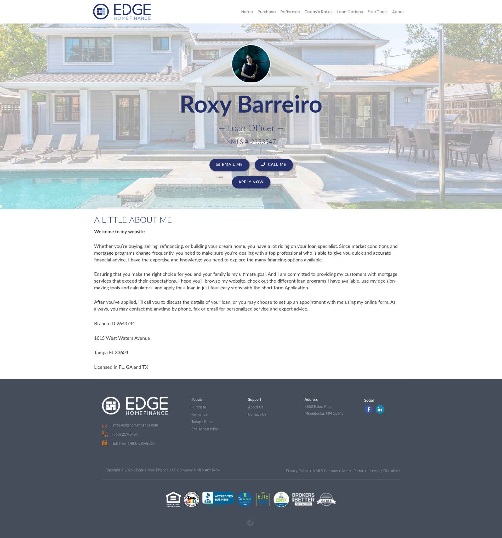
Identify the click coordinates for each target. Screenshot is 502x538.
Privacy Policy (297, 471)
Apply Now (251, 182)
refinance (199, 415)
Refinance (290, 11)
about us (255, 407)
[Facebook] (368, 412)
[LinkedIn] (380, 412)
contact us (257, 415)
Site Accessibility (204, 429)
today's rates (202, 422)
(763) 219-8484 (125, 434)
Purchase (267, 11)
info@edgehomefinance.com (135, 425)
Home (247, 11)
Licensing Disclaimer (384, 471)
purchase (198, 407)
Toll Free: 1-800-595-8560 (133, 444)
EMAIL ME (232, 165)
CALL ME (276, 165)
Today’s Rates (319, 11)
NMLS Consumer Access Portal (338, 471)
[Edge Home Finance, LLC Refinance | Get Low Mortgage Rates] (135, 406)
